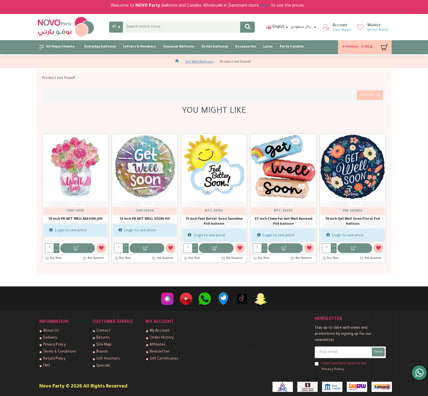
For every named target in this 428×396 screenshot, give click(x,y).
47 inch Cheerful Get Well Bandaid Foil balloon (283, 221)
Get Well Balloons (199, 62)
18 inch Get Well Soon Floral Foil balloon (353, 221)
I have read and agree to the (344, 367)
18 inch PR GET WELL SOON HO (145, 219)
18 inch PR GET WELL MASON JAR (75, 219)
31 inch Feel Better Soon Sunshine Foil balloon (214, 221)
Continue (367, 95)
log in (265, 6)
